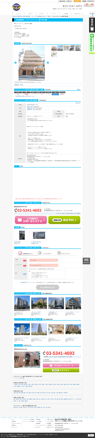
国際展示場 (66, 399)
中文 (77, 5)
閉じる (91, 435)
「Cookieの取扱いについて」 (15, 436)
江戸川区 (23, 386)
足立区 (15, 386)
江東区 (31, 104)
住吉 (47, 399)
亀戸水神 (35, 108)
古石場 (32, 392)
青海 (77, 399)
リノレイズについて (40, 425)
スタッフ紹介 (50, 421)
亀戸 (34, 104)
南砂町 (34, 399)
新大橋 (43, 392)
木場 (52, 392)
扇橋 (59, 392)
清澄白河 (43, 399)
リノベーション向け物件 (19, 378)
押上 (44, 407)
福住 (54, 392)
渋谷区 (54, 384)
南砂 (30, 392)
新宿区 (25, 384)
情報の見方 (78, 102)
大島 (34, 109)
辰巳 (40, 399)
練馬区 (78, 384)
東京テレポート (72, 399)
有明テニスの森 (17, 401)
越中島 (17, 399)
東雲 (17, 392)
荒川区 (71, 384)
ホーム (13, 419)
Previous (16, 63)
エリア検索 (38, 421)
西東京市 (31, 386)
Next (48, 63)
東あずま (25, 407)
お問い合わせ (50, 419)
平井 (29, 407)
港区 (23, 384)
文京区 (29, 384)
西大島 (52, 399)
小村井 (35, 407)
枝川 (41, 392)
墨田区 (36, 384)
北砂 (27, 392)
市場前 (22, 401)
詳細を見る (55, 94)
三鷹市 (26, 386)
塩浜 (49, 392)
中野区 (58, 384)
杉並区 (61, 384)
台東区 (32, 384)
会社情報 (14, 421)
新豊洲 (26, 401)
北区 (68, 384)
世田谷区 (50, 384)
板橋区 (74, 384)
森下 (62, 392)
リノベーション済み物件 (29, 419)
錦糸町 (38, 407)
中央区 (19, 384)
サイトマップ (14, 427)
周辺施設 (49, 423)
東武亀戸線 (29, 108)
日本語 (77, 4)
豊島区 (65, 384)
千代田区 (16, 384)
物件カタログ (50, 427)
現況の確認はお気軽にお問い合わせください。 (26, 96)
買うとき (38, 427)
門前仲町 (65, 392)
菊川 (47, 407)
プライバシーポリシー (32, 282)
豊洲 (15, 392)
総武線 (28, 106)
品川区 (39, 384)
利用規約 (23, 282)
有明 (20, 392)
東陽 (22, 392)
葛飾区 (18, 386)
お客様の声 (49, 425)
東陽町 (30, 399)
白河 (36, 392)
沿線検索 (38, 419)
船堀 (49, 407)
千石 (47, 392)
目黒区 (43, 384)
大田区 (46, 384)
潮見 (38, 392)
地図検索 (38, 423)
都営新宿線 (29, 109)
